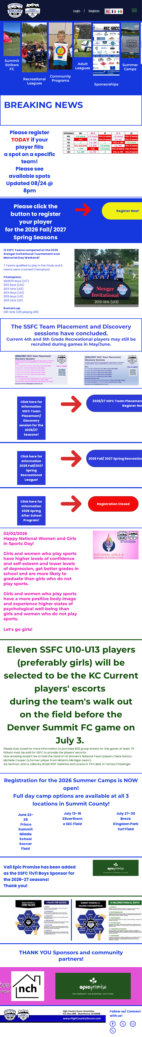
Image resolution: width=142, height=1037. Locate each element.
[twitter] (123, 1024)
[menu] (134, 10)
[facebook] (113, 1024)
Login (76, 11)
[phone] (113, 1031)
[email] (133, 1024)
